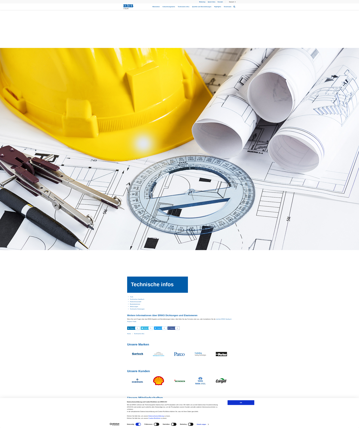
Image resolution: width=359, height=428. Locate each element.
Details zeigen (201, 424)
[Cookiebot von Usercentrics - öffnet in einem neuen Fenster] (114, 424)
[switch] (156, 424)
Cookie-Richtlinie (154, 418)
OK (241, 402)
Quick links (211, 2)
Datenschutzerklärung (156, 416)
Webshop (202, 2)
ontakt (221, 2)
